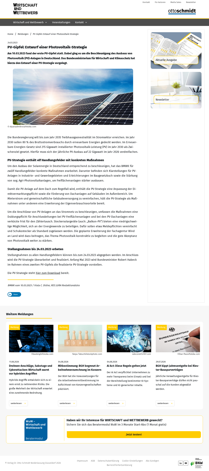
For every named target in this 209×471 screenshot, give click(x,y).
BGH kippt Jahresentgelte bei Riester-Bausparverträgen (178, 365)
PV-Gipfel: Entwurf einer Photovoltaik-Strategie (47, 47)
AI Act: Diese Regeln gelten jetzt (129, 365)
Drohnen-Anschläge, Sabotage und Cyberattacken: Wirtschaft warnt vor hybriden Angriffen (31, 365)
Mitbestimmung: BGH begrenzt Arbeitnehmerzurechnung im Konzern (80, 365)
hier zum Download (48, 273)
